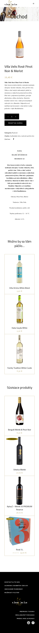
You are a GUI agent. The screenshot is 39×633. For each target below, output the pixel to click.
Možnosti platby (11, 592)
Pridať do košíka (15, 123)
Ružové (14, 133)
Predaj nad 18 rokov (25, 618)
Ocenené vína (23, 407)
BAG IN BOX (16, 527)
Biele (19, 265)
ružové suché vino (27, 136)
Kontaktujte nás (12, 582)
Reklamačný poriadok (25, 615)
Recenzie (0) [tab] (19, 159)
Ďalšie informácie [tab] (19, 155)
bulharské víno (15, 136)
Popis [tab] (19, 151)
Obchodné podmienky (13, 589)
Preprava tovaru (27, 611)
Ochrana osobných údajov (16, 585)
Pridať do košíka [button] (19, 283)
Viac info (20, 469)
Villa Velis (23, 202)
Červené (13, 407)
